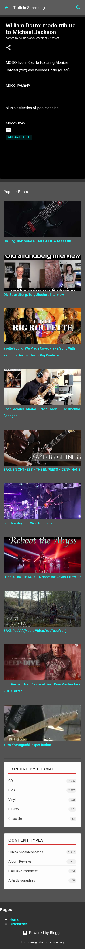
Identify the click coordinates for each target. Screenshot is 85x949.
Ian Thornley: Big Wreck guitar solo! (31, 523)
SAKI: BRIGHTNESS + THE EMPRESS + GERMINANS (42, 469)
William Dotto (19, 137)
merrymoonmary (54, 942)
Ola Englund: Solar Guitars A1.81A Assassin (37, 241)
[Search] (78, 7)
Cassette (41, 819)
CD (41, 781)
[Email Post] (8, 131)
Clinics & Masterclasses (41, 852)
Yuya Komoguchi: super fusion (27, 745)
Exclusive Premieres (41, 871)
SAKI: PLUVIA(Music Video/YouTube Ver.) (35, 631)
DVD (41, 790)
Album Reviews (41, 861)
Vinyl (41, 800)
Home (14, 919)
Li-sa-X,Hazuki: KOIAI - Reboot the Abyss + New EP (42, 577)
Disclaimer (18, 924)
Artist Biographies (41, 880)
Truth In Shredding (29, 7)
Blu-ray (41, 809)
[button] (8, 48)
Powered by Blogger (45, 933)
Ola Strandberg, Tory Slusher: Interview (34, 295)
